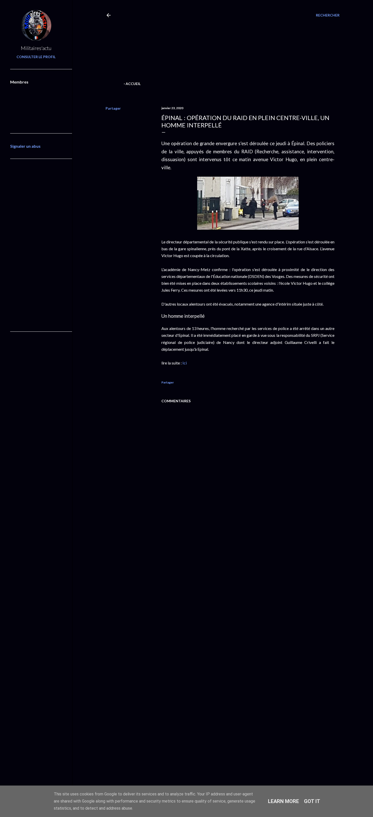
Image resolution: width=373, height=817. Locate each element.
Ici (184, 362)
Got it (312, 801)
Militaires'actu (36, 48)
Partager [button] (113, 108)
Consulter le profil (36, 57)
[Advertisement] (213, 44)
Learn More (283, 801)
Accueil (133, 83)
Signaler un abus (25, 146)
